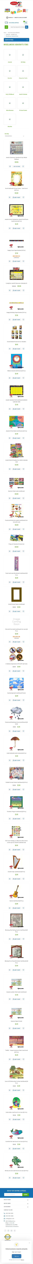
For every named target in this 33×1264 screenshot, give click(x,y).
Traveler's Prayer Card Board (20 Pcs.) (16, 812)
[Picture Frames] (23, 103)
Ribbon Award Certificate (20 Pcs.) (16, 371)
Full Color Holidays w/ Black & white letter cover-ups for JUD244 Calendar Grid (16, 842)
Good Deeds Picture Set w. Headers (16, 342)
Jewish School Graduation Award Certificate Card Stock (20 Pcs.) (16, 220)
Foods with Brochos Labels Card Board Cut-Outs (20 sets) (16, 521)
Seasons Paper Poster (16, 1021)
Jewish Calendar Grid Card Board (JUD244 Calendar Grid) (16, 401)
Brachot (10, 78)
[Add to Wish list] (23, 166)
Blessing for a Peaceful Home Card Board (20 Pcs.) (16, 962)
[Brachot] (10, 70)
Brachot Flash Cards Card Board (16, 491)
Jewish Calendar (23, 94)
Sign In (10, 18)
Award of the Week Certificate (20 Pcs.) (16, 431)
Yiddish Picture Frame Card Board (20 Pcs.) (17, 782)
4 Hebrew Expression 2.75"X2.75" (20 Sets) (16, 664)
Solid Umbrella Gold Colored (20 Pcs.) (16, 753)
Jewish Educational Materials (14, 32)
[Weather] (10, 119)
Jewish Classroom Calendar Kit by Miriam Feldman (16, 158)
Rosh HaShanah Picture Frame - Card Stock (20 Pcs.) (16, 189)
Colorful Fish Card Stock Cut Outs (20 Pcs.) (16, 1142)
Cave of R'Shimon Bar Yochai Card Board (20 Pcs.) (16, 1082)
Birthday (23, 62)
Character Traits (23, 78)
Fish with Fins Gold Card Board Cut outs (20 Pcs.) (16, 630)
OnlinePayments (7, 1240)
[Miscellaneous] (10, 103)
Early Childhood (10, 94)
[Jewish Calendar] (23, 87)
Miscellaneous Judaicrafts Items (12, 36)
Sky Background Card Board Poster (16, 693)
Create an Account (20, 18)
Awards (10, 62)
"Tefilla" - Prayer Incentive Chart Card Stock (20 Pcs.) (16, 1051)
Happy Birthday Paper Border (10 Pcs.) (16, 313)
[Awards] (10, 54)
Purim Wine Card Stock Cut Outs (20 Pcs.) (16, 1112)
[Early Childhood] (10, 87)
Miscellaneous (9, 110)
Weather (10, 126)
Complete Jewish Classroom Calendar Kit (16, 283)
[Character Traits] (23, 70)
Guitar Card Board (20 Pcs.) (16, 901)
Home (5, 32)
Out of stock (17, 166)
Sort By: (7, 134)
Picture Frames (23, 110)
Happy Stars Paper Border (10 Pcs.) (16, 250)
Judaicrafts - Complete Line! (11, 34)
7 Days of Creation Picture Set (16, 544)
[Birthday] (23, 54)
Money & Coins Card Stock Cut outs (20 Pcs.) (16, 1171)
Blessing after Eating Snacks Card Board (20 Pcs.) (16, 931)
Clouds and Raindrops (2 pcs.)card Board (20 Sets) (16, 723)
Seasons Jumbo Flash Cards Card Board (16, 992)
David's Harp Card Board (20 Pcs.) (16, 872)
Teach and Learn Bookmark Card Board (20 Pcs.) (16, 574)
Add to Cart (17, 197)
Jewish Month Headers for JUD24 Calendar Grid (16, 461)
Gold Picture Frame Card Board (16, 604)
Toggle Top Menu (16, 1)
